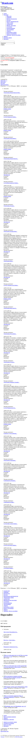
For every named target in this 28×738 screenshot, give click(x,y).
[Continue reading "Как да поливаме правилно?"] (11, 695)
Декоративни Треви (9, 597)
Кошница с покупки (9, 719)
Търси (2, 44)
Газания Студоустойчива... (10, 433)
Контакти (6, 39)
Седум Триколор (10, 117)
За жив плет (7, 590)
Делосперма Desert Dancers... (11, 158)
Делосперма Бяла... (8, 261)
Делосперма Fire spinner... (10, 333)
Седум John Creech (11, 523)
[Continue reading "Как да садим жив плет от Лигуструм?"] (14, 665)
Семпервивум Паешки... (10, 480)
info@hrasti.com (4, 731)
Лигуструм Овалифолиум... (11, 632)
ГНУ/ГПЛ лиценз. (19, 736)
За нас (5, 13)
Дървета (9, 31)
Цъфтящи (9, 17)
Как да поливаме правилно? (13, 696)
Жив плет (9, 16)
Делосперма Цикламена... (10, 138)
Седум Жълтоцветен (11, 183)
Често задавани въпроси (10, 716)
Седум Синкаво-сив (11, 285)
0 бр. (6, 6)
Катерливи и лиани (12, 32)
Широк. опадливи (11, 25)
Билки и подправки (12, 33)
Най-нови (3, 82)
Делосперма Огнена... (9, 362)
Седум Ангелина (10, 545)
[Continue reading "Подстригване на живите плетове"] (13, 676)
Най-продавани (5, 84)
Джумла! (2, 736)
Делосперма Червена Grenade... (11, 382)
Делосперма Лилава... (9, 205)
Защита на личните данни (10, 722)
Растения (6, 14)
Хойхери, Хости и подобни (13, 35)
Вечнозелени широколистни (11, 596)
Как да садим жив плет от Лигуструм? (15, 666)
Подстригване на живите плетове (12, 677)
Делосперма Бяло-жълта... (10, 308)
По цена (3, 83)
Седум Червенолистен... (10, 408)
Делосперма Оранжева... (10, 460)
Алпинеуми (10, 24)
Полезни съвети (8, 37)
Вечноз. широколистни (12, 21)
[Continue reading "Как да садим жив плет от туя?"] (12, 655)
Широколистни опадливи (10, 600)
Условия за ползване (9, 723)
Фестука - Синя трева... (9, 640)
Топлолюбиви (10, 29)
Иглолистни (7, 593)
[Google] (1, 732)
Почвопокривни (11, 28)
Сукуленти (9, 27)
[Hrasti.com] (7, 3)
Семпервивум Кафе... (9, 502)
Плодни (9, 20)
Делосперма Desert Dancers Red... (12, 92)
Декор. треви (10, 22)
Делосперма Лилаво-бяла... (10, 231)
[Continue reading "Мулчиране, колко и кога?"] (11, 686)
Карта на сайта (7, 724)
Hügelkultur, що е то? (21, 706)
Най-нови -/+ (4, 80)
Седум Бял (8, 568)
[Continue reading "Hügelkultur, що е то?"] (10, 706)
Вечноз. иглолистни (12, 18)
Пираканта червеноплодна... (11, 646)
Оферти (6, 36)
